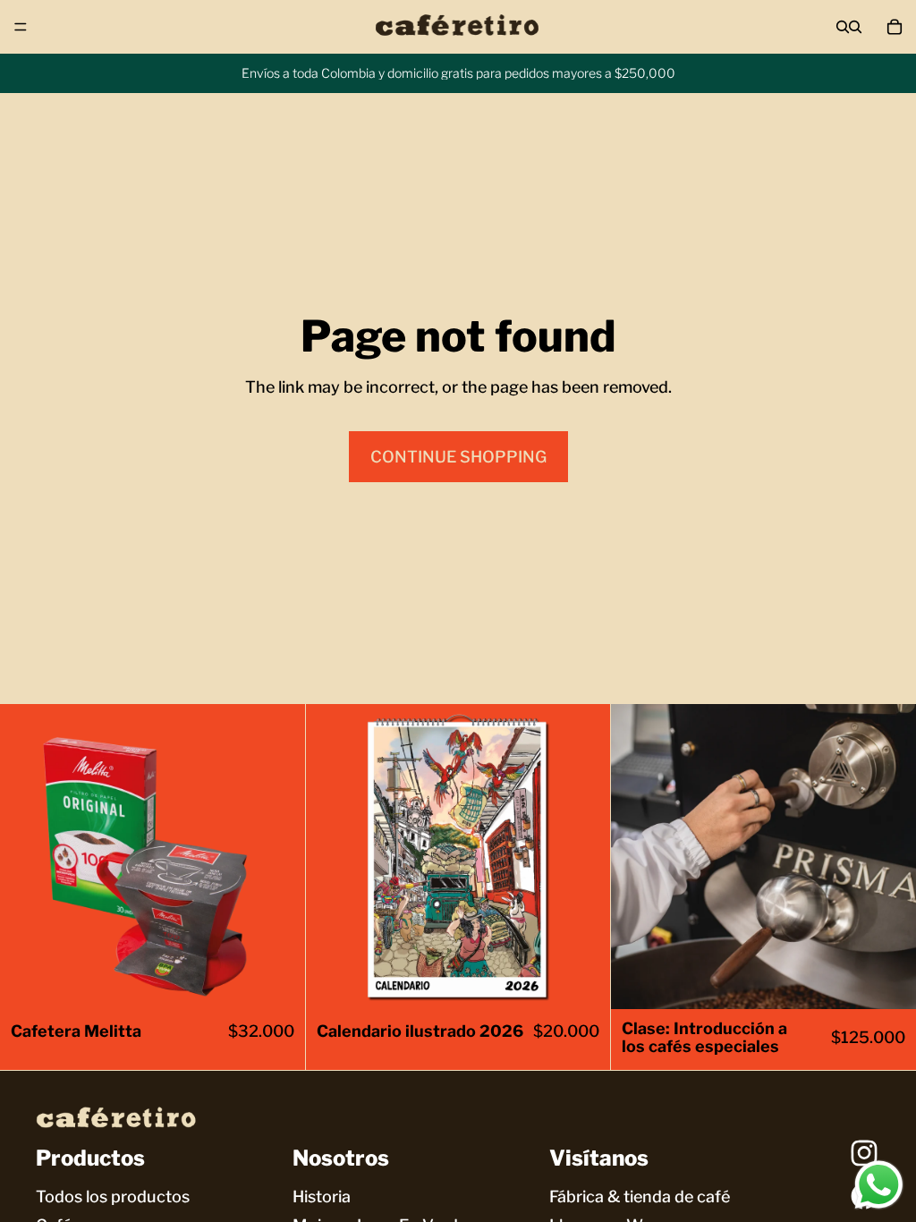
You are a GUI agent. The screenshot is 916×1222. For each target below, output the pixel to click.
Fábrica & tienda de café (639, 1196)
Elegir (292, 981)
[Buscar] (842, 27)
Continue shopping (458, 456)
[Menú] (20, 26)
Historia (322, 1196)
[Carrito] (894, 27)
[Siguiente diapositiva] (278, 857)
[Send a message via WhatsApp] (879, 1185)
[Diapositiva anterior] (27, 857)
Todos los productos (113, 1196)
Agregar (598, 981)
